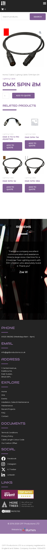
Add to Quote (23, 95)
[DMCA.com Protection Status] (11, 511)
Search (38, 17)
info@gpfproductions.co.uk (13, 352)
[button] (40, 32)
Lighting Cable (21, 75)
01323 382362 (7, 337)
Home (5, 75)
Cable (11, 75)
